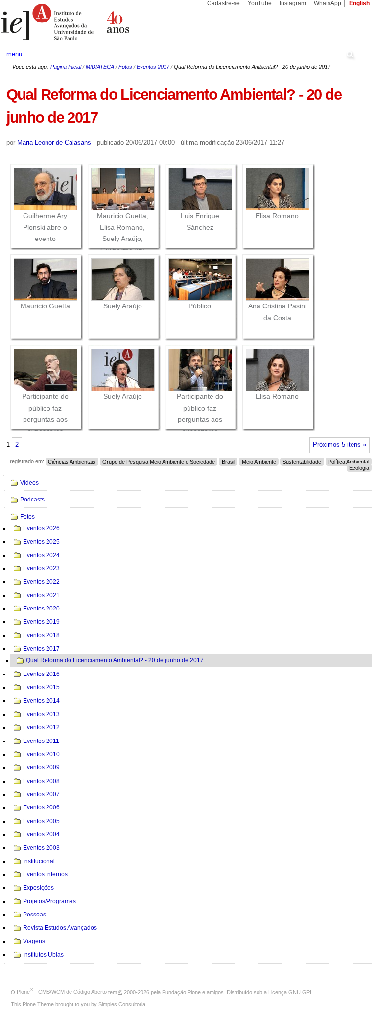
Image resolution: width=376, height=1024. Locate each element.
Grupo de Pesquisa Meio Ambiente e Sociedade (158, 461)
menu (14, 54)
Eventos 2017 (153, 67)
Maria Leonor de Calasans (54, 142)
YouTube (260, 3)
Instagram (293, 3)
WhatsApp (327, 3)
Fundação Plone (181, 992)
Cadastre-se (223, 3)
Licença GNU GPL (290, 992)
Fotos (125, 67)
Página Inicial (65, 67)
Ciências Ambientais (71, 461)
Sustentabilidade (301, 461)
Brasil (228, 461)
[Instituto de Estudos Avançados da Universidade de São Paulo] (94, 22)
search (349, 54)
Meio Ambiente (259, 461)
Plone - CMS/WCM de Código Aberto (62, 992)
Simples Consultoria (121, 1004)
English (359, 3)
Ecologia (359, 467)
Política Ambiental (348, 461)
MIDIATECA (100, 67)
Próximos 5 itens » (339, 444)
